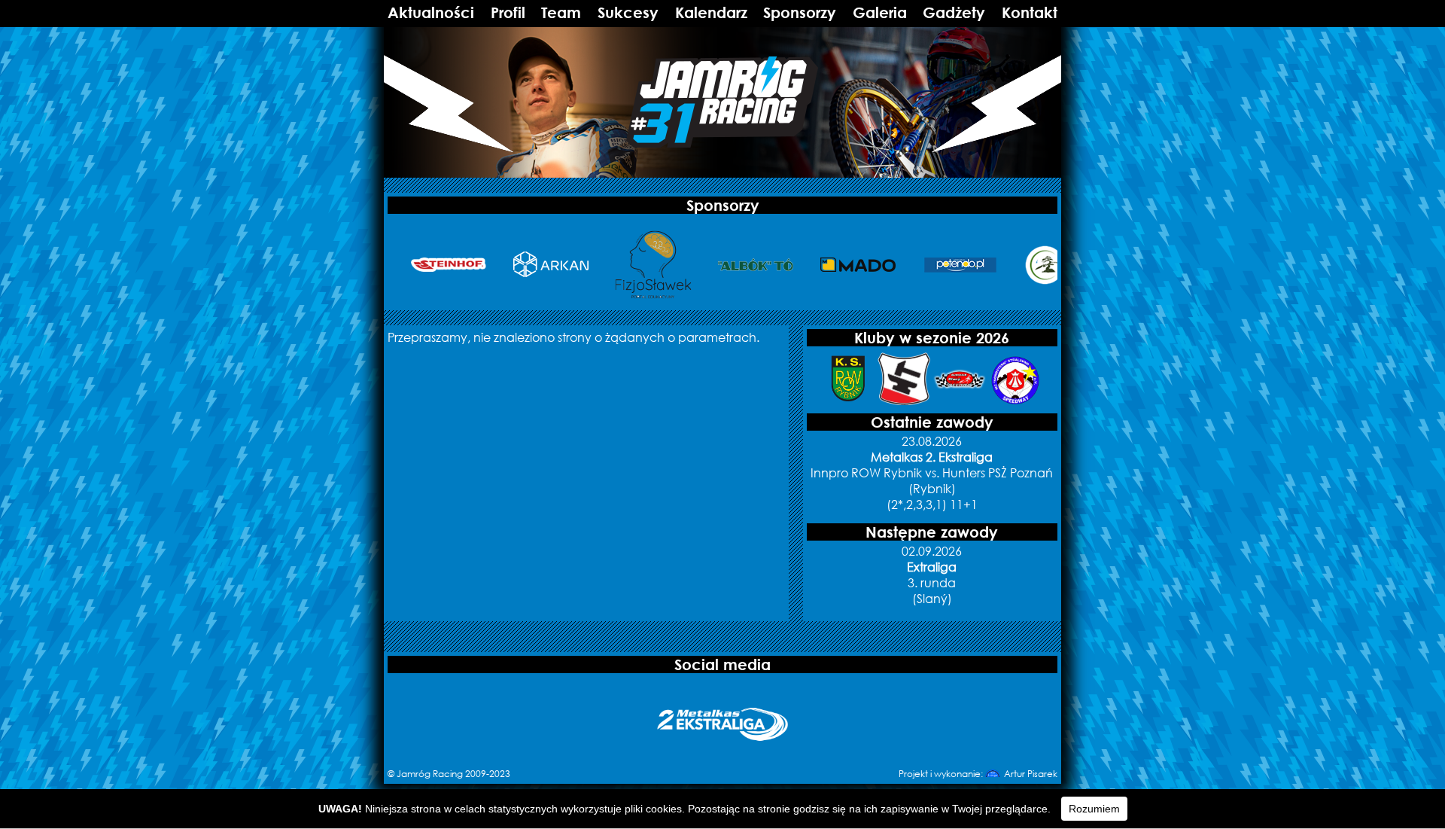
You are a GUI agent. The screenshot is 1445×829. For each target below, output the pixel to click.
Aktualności (431, 12)
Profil (508, 12)
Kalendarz (711, 12)
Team (561, 12)
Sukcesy (628, 12)
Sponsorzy (799, 12)
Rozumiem (1094, 809)
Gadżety (954, 12)
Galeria (880, 12)
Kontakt (1029, 12)
